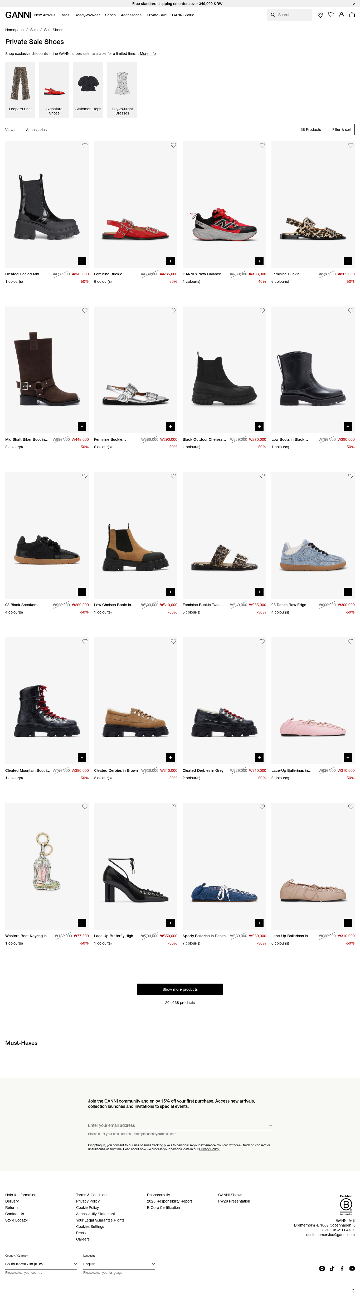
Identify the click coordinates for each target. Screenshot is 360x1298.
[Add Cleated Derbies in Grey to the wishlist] (262, 641)
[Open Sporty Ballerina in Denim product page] (224, 866)
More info (148, 53)
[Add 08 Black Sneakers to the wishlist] (85, 476)
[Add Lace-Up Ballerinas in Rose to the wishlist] (351, 641)
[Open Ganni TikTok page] (332, 1268)
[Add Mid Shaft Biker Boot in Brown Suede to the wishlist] (85, 311)
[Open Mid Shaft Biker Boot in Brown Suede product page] (47, 369)
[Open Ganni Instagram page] (322, 1268)
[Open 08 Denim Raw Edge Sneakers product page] (313, 535)
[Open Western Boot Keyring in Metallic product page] (47, 866)
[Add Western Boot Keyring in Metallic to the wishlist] (85, 807)
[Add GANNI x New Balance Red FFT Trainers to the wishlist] (262, 145)
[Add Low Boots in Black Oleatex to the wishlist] (351, 311)
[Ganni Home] (18, 15)
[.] (180, 3)
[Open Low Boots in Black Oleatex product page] (313, 369)
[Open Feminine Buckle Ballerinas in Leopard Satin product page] (313, 204)
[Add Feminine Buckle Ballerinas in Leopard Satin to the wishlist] (351, 145)
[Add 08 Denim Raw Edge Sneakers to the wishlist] (351, 476)
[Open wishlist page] (331, 14)
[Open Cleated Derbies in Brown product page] (136, 700)
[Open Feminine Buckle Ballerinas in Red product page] (136, 204)
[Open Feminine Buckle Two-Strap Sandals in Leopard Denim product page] (224, 535)
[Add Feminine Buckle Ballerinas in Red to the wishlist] (173, 145)
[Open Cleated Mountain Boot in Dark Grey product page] (47, 700)
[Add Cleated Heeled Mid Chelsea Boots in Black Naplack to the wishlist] (85, 145)
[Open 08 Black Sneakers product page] (47, 535)
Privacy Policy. (209, 1149)
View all (11, 129)
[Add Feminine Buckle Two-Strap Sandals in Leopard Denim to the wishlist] (262, 476)
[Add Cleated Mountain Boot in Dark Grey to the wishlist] (85, 641)
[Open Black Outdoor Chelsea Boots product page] (224, 369)
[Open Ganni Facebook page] (342, 1268)
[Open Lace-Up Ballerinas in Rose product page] (313, 700)
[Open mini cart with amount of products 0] (352, 14)
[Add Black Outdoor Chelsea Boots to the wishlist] (262, 311)
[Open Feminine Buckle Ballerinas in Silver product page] (136, 369)
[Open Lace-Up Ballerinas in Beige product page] (313, 866)
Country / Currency (16, 1255)
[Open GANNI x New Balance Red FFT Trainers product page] (224, 204)
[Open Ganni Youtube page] (352, 1268)
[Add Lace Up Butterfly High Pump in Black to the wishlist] (173, 807)
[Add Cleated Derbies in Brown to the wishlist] (173, 641)
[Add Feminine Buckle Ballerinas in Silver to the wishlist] (173, 311)
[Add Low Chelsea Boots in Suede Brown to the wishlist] (173, 476)
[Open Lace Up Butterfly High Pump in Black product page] (136, 866)
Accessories (36, 129)
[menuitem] (44, 15)
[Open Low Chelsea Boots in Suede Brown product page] (136, 535)
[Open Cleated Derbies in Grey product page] (224, 700)
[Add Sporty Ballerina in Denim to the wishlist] (262, 807)
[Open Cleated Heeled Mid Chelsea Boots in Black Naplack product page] (47, 204)
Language (89, 1255)
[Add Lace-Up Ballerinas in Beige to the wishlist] (351, 807)
